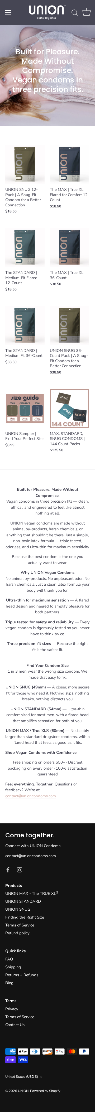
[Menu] (8, 12)
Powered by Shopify (45, 1091)
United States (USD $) (21, 1077)
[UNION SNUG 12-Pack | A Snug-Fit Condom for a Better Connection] (25, 164)
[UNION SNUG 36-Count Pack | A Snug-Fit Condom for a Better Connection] (69, 325)
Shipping (13, 967)
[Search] (74, 13)
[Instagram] (19, 869)
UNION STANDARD (23, 901)
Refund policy (17, 933)
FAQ (9, 959)
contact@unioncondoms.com (30, 796)
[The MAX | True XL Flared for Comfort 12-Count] (69, 164)
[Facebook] (8, 869)
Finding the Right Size (24, 917)
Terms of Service (19, 925)
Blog (9, 982)
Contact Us (15, 1024)
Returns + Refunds (21, 975)
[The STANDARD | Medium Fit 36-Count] (25, 325)
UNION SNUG (17, 909)
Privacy (11, 1009)
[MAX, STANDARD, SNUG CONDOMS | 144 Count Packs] (69, 408)
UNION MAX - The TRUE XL (31, 893)
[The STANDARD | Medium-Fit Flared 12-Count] (25, 247)
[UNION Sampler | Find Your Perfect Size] (25, 408)
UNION (23, 1091)
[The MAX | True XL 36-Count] (69, 247)
